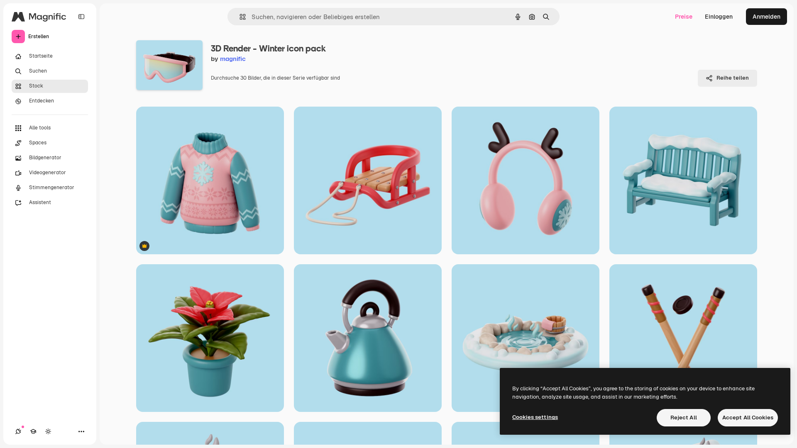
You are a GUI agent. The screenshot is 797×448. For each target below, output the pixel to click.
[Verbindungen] (18, 431)
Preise (683, 16)
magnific (233, 59)
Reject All (683, 417)
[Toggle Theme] (48, 431)
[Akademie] (33, 431)
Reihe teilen (732, 77)
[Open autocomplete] (239, 17)
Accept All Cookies (747, 417)
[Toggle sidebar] (81, 16)
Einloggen (719, 16)
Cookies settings (535, 417)
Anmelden (766, 16)
